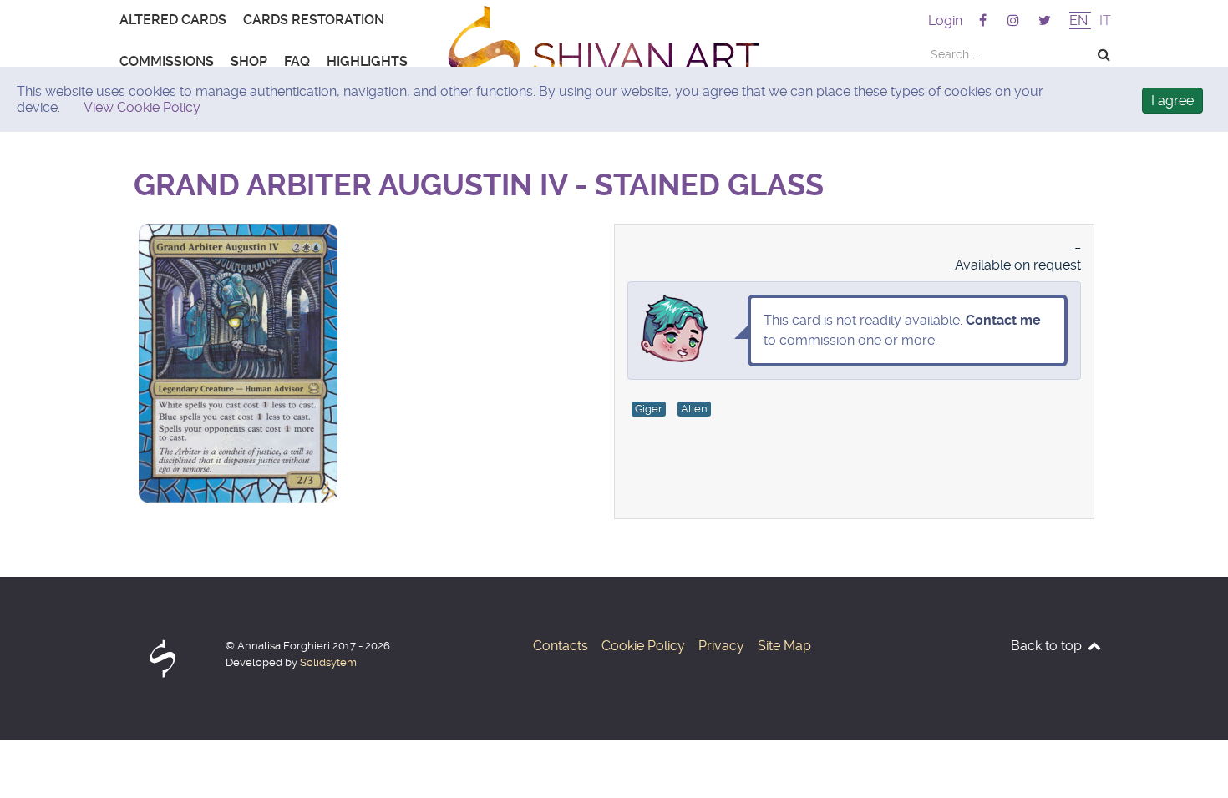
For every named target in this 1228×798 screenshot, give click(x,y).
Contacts (560, 646)
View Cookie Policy (142, 107)
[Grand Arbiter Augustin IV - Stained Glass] (238, 232)
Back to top (1048, 646)
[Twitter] (1044, 20)
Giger (648, 408)
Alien (694, 408)
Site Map (784, 646)
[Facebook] (983, 20)
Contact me (1003, 320)
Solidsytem (328, 662)
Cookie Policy (643, 646)
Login (945, 20)
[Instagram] (1015, 20)
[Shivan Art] (614, 58)
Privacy (721, 646)
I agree (1172, 101)
